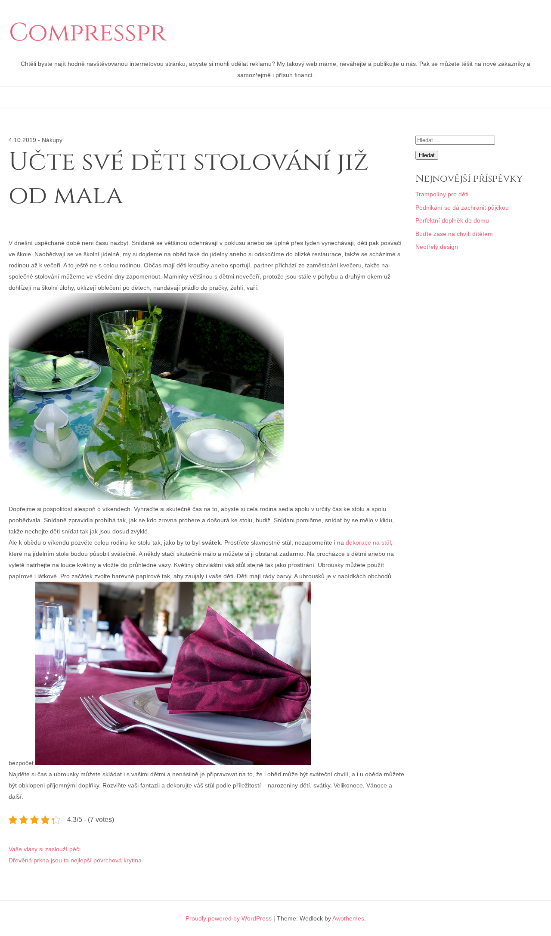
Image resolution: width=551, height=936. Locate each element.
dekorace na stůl (368, 542)
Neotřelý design (436, 246)
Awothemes (348, 918)
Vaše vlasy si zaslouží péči (44, 849)
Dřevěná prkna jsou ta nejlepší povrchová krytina (75, 860)
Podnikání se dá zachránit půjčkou (462, 207)
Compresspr (87, 33)
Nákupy (52, 139)
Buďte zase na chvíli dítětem (454, 233)
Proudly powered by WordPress (229, 918)
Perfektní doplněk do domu (452, 220)
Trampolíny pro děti (441, 194)
